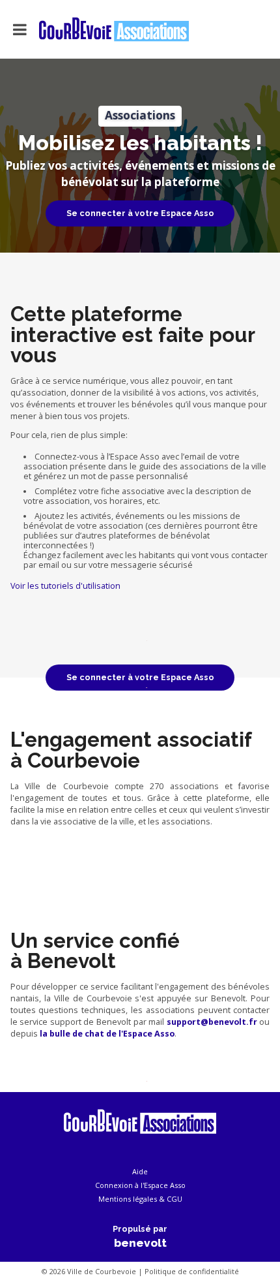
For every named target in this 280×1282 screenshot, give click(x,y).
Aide (140, 1171)
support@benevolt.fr (212, 1021)
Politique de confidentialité (192, 1271)
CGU (174, 1199)
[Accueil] (102, 29)
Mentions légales (127, 1199)
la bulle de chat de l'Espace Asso (107, 1033)
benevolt (140, 1242)
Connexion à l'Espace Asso (140, 1185)
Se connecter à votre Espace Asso (140, 213)
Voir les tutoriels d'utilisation (65, 585)
